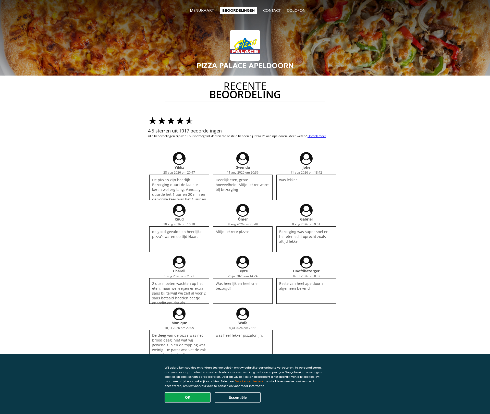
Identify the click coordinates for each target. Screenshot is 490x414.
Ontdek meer (317, 136)
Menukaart (202, 10)
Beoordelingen (238, 10)
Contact (272, 10)
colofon (296, 10)
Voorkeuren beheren (250, 381)
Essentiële (238, 397)
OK (187, 397)
